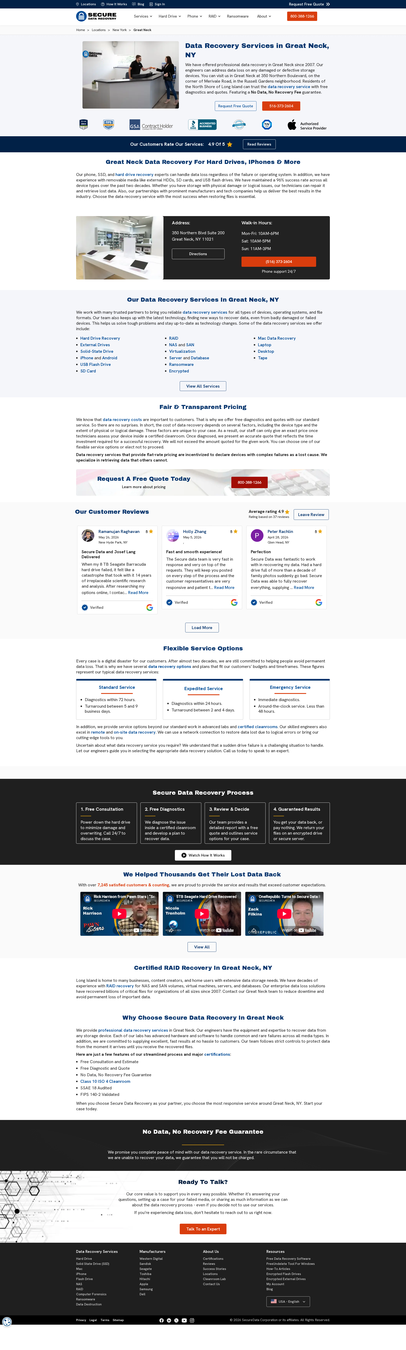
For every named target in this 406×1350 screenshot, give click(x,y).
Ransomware (238, 16)
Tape (262, 358)
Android (109, 358)
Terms (104, 1320)
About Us (211, 1251)
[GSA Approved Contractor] (151, 124)
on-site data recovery (135, 732)
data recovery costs (122, 419)
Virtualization (182, 351)
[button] (142, 16)
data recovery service (289, 86)
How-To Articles (278, 1269)
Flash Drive (84, 1279)
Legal (93, 1320)
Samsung (146, 1289)
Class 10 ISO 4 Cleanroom (105, 1081)
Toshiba (145, 1274)
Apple (144, 1284)
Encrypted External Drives (286, 1279)
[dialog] (7, 1322)
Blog (269, 1289)
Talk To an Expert (203, 1229)
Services (141, 16)
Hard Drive (168, 16)
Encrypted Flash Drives (283, 1274)
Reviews (209, 1264)
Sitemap (118, 1320)
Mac (79, 1269)
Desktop (266, 351)
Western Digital (151, 1259)
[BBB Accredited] (202, 124)
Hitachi (145, 1279)
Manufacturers (153, 1251)
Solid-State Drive (96, 351)
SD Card (88, 371)
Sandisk (145, 1264)
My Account (275, 1284)
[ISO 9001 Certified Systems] (267, 124)
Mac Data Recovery (277, 338)
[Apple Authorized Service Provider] (306, 124)
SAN (190, 344)
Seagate (146, 1269)
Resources (275, 1251)
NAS (173, 344)
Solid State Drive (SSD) (92, 1264)
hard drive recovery (134, 174)
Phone (193, 16)
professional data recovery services (133, 1030)
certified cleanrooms (258, 726)
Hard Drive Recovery (100, 338)
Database (200, 358)
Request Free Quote (306, 4)
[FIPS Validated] (108, 124)
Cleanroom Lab (214, 1279)
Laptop (264, 344)
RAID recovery (120, 986)
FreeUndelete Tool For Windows (290, 1264)
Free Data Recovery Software (288, 1259)
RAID (213, 16)
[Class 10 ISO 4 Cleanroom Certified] (239, 124)
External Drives (95, 344)
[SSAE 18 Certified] (84, 124)
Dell (142, 1294)
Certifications (213, 1259)
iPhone (86, 358)
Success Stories (214, 1269)
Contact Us (211, 1284)
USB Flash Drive (95, 364)
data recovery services (205, 312)
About (262, 16)
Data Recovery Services (97, 1251)
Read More (138, 592)
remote (98, 732)
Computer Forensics (91, 1294)
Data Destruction (89, 1304)
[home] (97, 16)
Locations (210, 1274)
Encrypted (179, 371)
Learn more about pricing (144, 486)
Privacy (81, 1320)
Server (175, 358)
